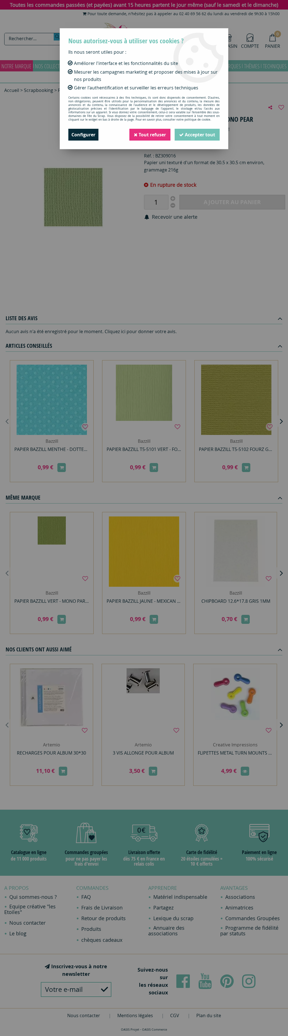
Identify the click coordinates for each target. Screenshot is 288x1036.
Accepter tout (199, 135)
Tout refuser (152, 135)
